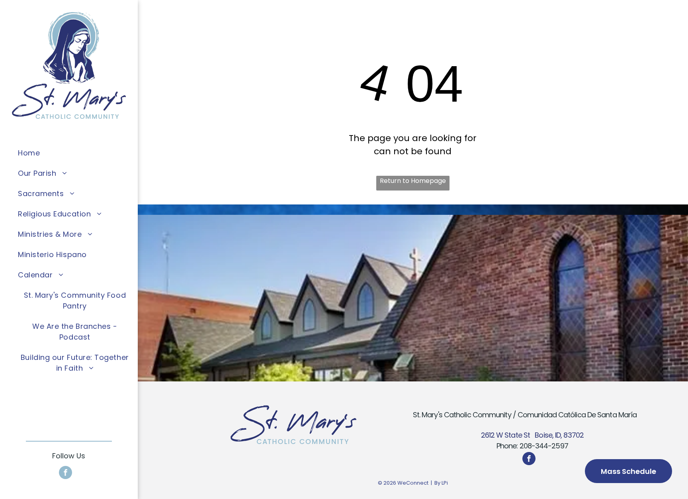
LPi (445, 483)
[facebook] (65, 473)
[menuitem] (75, 153)
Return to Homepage (413, 180)
